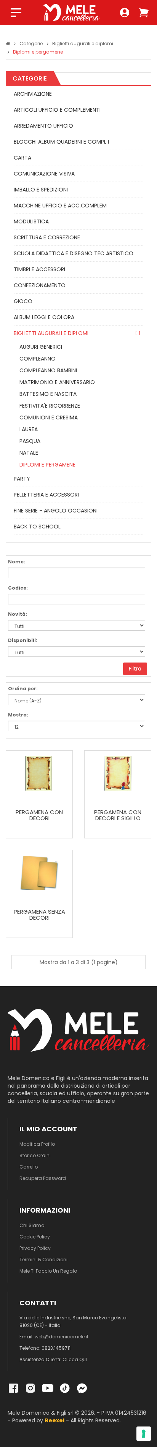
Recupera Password (42, 1178)
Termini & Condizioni (43, 1259)
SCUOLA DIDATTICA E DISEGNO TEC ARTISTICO (73, 253)
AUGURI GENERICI (40, 347)
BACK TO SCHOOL (37, 526)
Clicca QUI (74, 1359)
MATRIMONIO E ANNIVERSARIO (57, 382)
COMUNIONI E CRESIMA (48, 417)
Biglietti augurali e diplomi (82, 43)
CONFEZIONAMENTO (40, 285)
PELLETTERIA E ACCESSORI (46, 494)
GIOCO (23, 301)
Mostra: (18, 715)
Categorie (31, 43)
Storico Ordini (35, 1155)
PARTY (22, 478)
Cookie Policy (34, 1237)
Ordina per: (23, 688)
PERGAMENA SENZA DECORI (39, 915)
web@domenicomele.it (61, 1336)
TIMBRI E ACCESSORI (39, 269)
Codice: (18, 588)
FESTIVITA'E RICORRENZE (49, 406)
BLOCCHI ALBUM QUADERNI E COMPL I (61, 141)
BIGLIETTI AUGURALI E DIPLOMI (51, 333)
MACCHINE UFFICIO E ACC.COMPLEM (60, 205)
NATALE (28, 453)
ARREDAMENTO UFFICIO (43, 126)
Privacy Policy (35, 1248)
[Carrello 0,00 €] (143, 12)
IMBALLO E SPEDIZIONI (41, 189)
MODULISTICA (31, 221)
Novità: (17, 614)
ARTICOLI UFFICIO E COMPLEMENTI (57, 110)
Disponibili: (22, 640)
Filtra (135, 668)
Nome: (16, 561)
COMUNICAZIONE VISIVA (44, 173)
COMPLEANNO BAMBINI (48, 370)
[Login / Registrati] (124, 13)
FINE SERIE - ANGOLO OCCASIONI (56, 510)
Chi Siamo (31, 1225)
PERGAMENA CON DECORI (39, 815)
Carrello (28, 1167)
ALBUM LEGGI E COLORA (44, 317)
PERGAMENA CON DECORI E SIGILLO (117, 815)
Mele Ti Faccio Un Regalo (48, 1271)
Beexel (54, 1420)
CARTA (22, 157)
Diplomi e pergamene (38, 52)
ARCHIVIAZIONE (33, 94)
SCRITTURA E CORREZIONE (47, 237)
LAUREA (28, 429)
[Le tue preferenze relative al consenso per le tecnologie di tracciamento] (143, 1433)
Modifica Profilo (37, 1144)
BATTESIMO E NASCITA (48, 394)
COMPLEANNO (37, 358)
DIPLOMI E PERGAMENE (47, 464)
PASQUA (29, 441)
